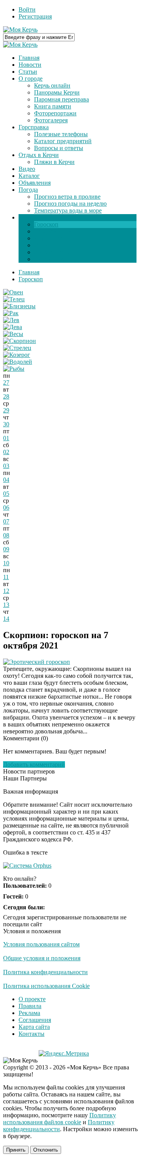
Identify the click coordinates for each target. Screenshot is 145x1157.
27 (6, 382)
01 (6, 438)
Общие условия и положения (41, 958)
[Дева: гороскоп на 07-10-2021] (12, 327)
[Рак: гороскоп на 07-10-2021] (11, 313)
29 (6, 410)
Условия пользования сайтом (41, 944)
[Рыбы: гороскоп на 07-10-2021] (13, 368)
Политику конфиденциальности (58, 1125)
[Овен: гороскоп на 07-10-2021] (13, 292)
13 (6, 604)
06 (6, 507)
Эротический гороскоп (39, 662)
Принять (16, 1150)
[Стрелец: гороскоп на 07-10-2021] (17, 348)
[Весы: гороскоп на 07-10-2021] (13, 334)
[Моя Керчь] (20, 29)
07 (6, 521)
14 (6, 618)
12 (6, 591)
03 (6, 466)
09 (6, 549)
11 (6, 577)
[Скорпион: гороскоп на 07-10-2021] (19, 341)
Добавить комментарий (34, 764)
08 (6, 535)
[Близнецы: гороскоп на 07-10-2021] (19, 306)
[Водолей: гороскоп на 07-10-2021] (17, 361)
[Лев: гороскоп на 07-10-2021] (11, 320)
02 (6, 452)
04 (6, 479)
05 (6, 493)
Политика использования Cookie (46, 986)
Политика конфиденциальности (45, 972)
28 (6, 396)
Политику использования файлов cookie (59, 1118)
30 (6, 424)
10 (6, 563)
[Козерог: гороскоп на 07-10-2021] (16, 354)
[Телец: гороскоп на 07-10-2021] (14, 299)
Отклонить (45, 1150)
